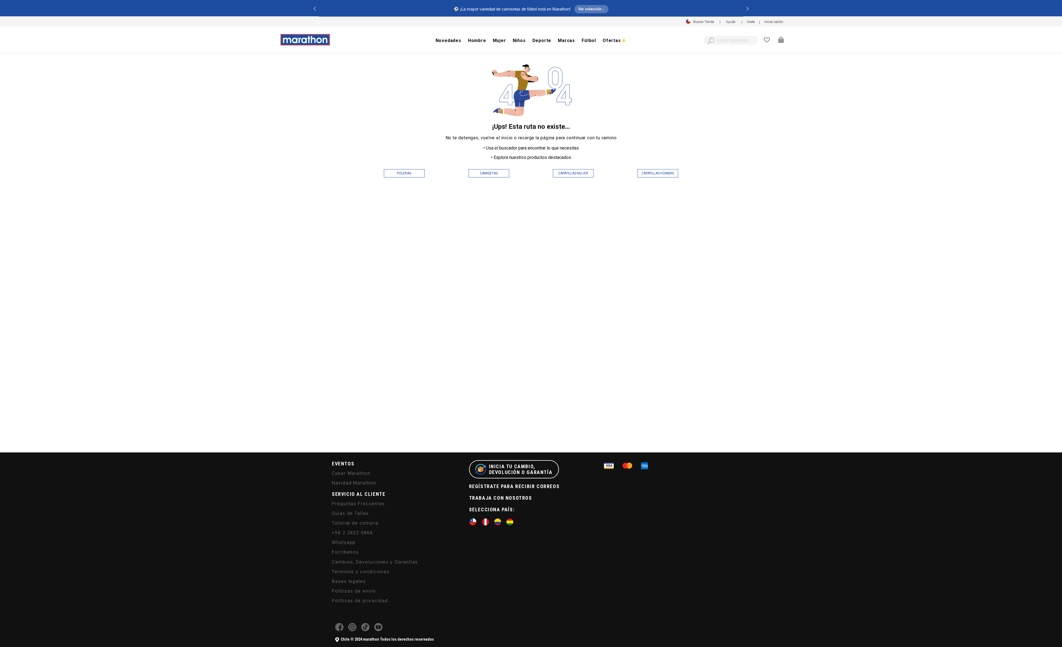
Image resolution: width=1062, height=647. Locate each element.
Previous (314, 8)
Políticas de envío (354, 591)
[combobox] (731, 40)
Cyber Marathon (351, 473)
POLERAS (404, 173)
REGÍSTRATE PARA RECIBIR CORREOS (514, 486)
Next (747, 8)
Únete (751, 22)
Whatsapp (344, 542)
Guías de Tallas (350, 513)
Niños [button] (519, 40)
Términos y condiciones (361, 571)
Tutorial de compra (355, 523)
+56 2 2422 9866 (352, 532)
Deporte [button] (541, 40)
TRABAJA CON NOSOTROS (500, 498)
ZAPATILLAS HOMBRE (657, 173)
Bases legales (349, 581)
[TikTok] (365, 629)
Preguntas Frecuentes (358, 503)
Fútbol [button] (589, 40)
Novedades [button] (448, 40)
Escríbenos (345, 552)
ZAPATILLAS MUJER (573, 173)
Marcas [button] (566, 40)
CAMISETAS (489, 173)
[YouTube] (378, 629)
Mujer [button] (499, 40)
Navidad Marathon (354, 483)
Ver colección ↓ (591, 9)
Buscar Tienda (703, 22)
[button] (773, 22)
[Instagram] (352, 629)
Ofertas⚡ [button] (614, 40)
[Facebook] (339, 629)
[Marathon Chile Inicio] (305, 40)
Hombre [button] (477, 40)
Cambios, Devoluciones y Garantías (375, 562)
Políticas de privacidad (360, 600)
